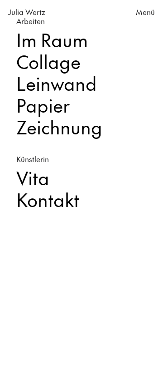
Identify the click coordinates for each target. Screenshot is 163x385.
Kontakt (47, 199)
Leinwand (56, 83)
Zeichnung (59, 126)
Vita (32, 177)
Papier (43, 105)
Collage (48, 61)
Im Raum (52, 39)
